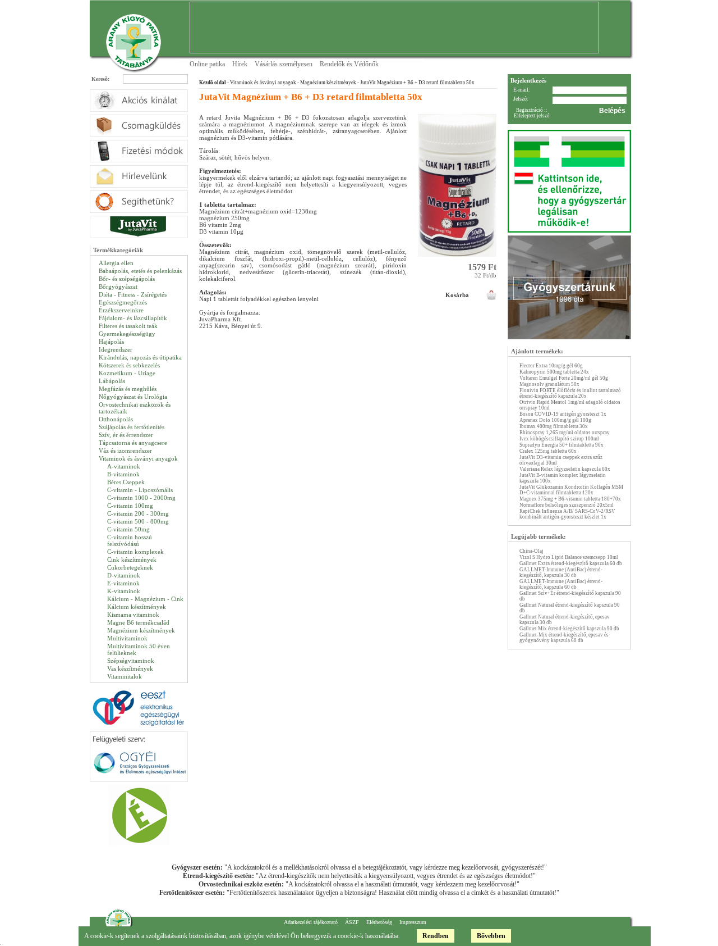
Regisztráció (529, 110)
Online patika (207, 64)
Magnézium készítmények (141, 630)
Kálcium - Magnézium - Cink (145, 598)
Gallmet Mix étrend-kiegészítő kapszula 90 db (569, 628)
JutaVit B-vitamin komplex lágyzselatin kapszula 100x (562, 478)
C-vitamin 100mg (130, 505)
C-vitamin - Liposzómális (140, 489)
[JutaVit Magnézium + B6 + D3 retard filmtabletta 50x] (457, 260)
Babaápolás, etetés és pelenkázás (140, 270)
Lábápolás (112, 381)
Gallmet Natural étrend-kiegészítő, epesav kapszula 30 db (564, 619)
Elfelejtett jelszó (532, 116)
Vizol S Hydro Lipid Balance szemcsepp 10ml (568, 557)
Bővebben (491, 936)
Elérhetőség (379, 922)
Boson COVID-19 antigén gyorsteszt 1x (562, 414)
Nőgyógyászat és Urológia (133, 396)
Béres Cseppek (126, 482)
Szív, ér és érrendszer (126, 434)
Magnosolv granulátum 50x (549, 384)
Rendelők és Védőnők (349, 64)
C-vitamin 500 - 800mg (138, 521)
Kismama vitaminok (133, 614)
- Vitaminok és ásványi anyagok (261, 82)
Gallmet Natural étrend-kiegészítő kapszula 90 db (569, 607)
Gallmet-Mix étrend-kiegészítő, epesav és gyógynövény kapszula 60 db (564, 637)
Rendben (435, 936)
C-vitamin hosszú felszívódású (129, 540)
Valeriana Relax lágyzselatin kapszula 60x (564, 469)
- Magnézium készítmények (326, 82)
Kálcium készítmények (136, 606)
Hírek (239, 64)
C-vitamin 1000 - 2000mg (141, 497)
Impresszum (412, 922)
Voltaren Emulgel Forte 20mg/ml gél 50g (563, 378)
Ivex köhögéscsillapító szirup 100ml (559, 439)
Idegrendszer (115, 349)
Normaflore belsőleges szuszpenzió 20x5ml (566, 505)
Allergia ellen (116, 263)
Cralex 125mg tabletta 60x (548, 451)
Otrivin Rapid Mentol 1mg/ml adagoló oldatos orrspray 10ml (569, 405)
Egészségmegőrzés (123, 302)
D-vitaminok (123, 575)
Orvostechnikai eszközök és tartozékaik (135, 408)
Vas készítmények (130, 668)
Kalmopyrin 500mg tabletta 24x (554, 372)
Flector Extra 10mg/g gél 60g (551, 366)
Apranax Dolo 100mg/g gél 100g (555, 420)
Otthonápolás (116, 419)
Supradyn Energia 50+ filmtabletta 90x (561, 445)
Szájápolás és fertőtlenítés (131, 427)
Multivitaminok (127, 638)
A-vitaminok (123, 466)
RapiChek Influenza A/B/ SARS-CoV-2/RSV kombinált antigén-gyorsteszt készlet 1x (567, 514)
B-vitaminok (123, 474)
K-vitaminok (123, 591)
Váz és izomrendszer (125, 450)
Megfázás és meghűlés (128, 388)
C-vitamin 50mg (128, 529)
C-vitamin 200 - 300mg (138, 513)
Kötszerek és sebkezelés (129, 365)
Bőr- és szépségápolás (127, 278)
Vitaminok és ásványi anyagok (138, 458)
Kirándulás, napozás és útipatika (140, 357)
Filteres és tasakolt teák (128, 325)
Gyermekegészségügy (127, 333)
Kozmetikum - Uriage (127, 373)
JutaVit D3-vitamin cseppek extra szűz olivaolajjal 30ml (560, 460)
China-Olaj (531, 551)
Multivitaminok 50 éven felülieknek (138, 649)
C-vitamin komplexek (135, 551)
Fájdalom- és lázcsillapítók (133, 318)
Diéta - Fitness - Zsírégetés (133, 294)
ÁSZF (352, 922)
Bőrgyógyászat (118, 286)
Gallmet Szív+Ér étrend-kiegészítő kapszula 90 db (570, 596)
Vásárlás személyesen (283, 64)
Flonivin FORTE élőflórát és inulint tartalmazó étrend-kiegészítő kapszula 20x (570, 393)
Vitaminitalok (124, 676)
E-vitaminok (123, 583)
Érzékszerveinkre (121, 310)
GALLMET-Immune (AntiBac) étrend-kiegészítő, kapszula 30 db (560, 572)
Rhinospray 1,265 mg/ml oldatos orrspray (564, 432)
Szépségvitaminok (130, 660)
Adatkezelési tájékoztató (311, 922)
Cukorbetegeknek (130, 567)
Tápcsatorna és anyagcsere (133, 442)
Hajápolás (111, 341)
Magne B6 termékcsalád (138, 622)
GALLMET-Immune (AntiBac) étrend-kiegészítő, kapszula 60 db (560, 584)
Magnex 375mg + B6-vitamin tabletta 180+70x (570, 499)
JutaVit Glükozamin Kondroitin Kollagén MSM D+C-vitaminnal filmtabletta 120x (571, 489)
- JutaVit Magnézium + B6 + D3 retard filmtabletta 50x (415, 82)
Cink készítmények (132, 559)
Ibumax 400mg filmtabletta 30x (553, 426)
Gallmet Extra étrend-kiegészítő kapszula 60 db (570, 563)
